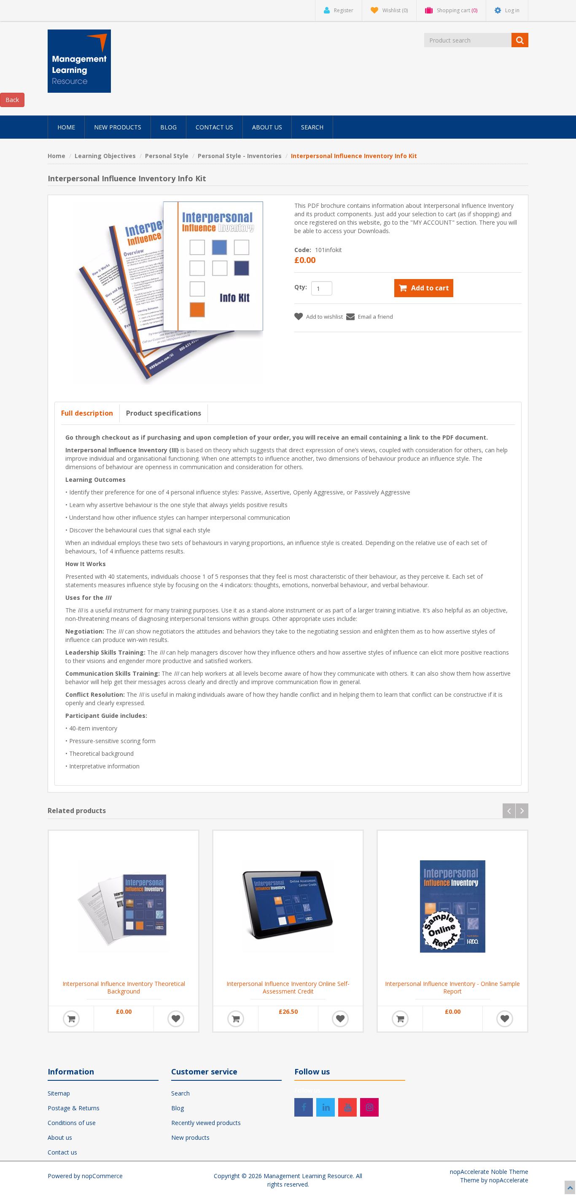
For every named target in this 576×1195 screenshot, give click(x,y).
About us (60, 1137)
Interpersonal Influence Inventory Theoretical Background (123, 987)
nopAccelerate (508, 1180)
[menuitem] (66, 127)
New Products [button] (117, 127)
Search (180, 1093)
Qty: (300, 287)
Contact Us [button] (214, 127)
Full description (87, 413)
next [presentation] (522, 810)
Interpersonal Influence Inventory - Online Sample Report (452, 987)
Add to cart (430, 288)
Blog (177, 1108)
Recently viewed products (206, 1123)
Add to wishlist (324, 316)
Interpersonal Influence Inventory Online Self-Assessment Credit (288, 987)
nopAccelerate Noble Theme (489, 1172)
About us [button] (267, 127)
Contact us (62, 1152)
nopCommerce (102, 1176)
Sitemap (59, 1093)
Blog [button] (168, 127)
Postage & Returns (74, 1108)
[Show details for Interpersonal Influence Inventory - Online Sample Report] (452, 905)
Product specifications (163, 413)
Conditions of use (72, 1123)
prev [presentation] (509, 810)
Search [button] (312, 127)
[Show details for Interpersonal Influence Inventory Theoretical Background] (123, 905)
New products (190, 1137)
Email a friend (375, 316)
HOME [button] (66, 127)
